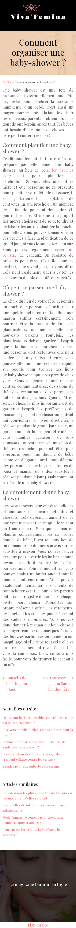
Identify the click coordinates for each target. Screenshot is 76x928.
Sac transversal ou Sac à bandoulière (56, 683)
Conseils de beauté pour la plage (18, 683)
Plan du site (38, 925)
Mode (10, 82)
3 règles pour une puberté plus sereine (31, 766)
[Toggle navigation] (15, 24)
